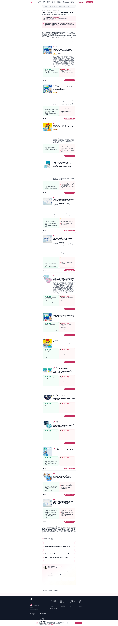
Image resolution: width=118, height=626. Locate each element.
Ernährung (61, 601)
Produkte (45, 10)
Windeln (53, 10)
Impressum (42, 618)
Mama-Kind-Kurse (44, 2)
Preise (31, 617)
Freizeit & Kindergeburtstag (66, 2)
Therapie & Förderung (48, 2)
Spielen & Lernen (62, 606)
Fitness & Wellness (53, 2)
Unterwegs (61, 603)
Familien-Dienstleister (59, 2)
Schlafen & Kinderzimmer (64, 602)
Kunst (80, 603)
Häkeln (80, 606)
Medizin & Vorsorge (39, 2)
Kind (70, 606)
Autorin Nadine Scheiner (44, 615)
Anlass (80, 601)
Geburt (71, 602)
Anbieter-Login (81, 2)
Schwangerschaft (72, 601)
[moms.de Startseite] (33, 2)
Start (42, 10)
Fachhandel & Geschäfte (72, 2)
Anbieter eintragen (90, 2)
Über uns (41, 614)
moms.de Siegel (32, 614)
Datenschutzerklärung (50, 624)
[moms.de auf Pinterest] (37, 609)
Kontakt (41, 617)
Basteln (80, 602)
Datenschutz (42, 619)
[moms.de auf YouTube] (35, 609)
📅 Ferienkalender (43, 613)
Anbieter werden (32, 613)
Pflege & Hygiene (49, 10)
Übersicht (61, 600)
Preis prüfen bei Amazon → (69, 80)
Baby (70, 603)
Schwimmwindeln (56, 590)
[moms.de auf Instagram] (31, 609)
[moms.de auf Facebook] (33, 609)
